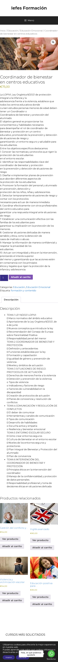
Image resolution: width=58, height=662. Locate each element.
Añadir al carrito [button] (12, 546)
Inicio (2, 30)
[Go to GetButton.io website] (51, 659)
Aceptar (8, 657)
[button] (53, 42)
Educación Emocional (31, 30)
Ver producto (10, 539)
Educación (12, 30)
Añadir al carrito (21, 277)
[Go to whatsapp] (51, 653)
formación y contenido (23, 290)
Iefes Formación (29, 8)
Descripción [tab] (11, 299)
